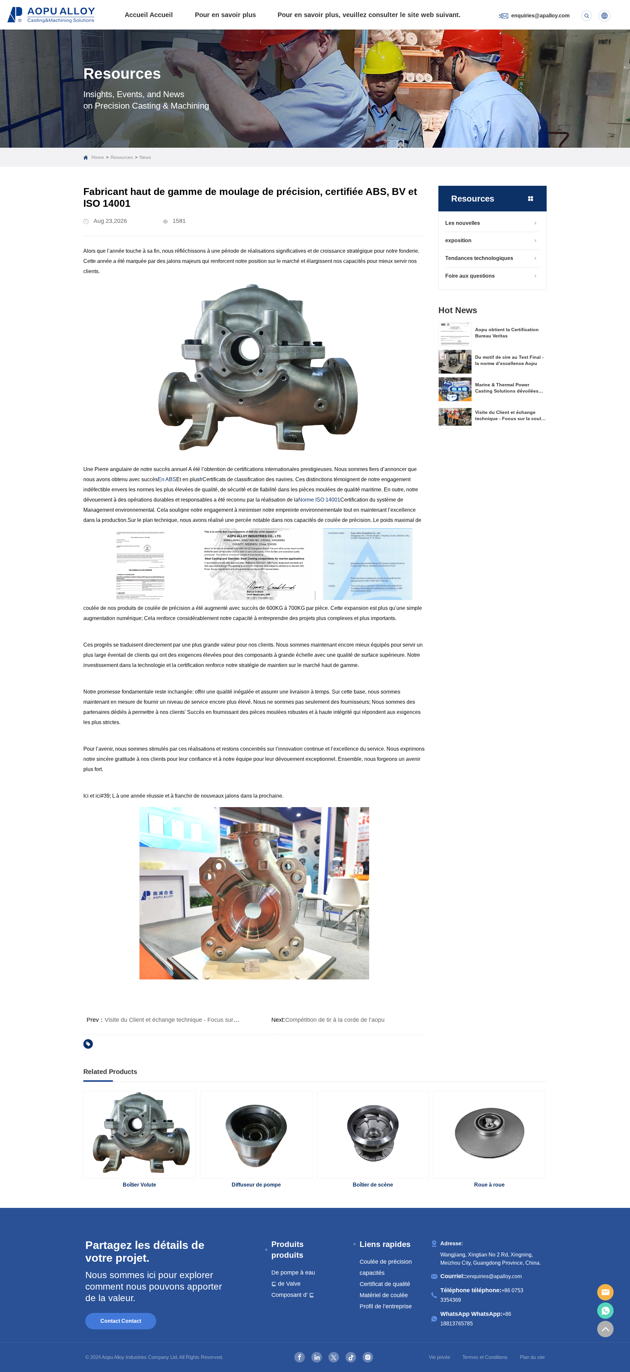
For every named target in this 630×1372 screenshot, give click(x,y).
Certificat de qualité (385, 1284)
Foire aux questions (470, 276)
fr (201, 479)
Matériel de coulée (384, 1295)
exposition (458, 240)
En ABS (167, 479)
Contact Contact (120, 1321)
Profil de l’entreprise (386, 1306)
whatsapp (605, 1310)
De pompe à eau (293, 1272)
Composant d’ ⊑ (292, 1295)
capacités (372, 1273)
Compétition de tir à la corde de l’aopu (335, 1020)
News (145, 157)
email (605, 1292)
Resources (122, 157)
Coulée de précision (386, 1261)
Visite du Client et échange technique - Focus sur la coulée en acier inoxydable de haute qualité (230, 1020)
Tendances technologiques (479, 258)
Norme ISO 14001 (319, 500)
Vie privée (439, 1357)
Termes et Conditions (485, 1357)
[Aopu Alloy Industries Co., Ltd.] (51, 15)
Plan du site (532, 1357)
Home (98, 157)
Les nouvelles (462, 223)
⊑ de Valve (286, 1283)
